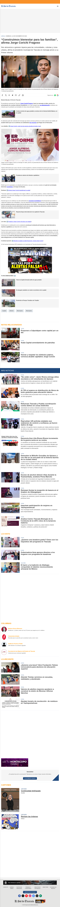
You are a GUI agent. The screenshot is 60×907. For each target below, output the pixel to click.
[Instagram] (30, 895)
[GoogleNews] (33, 895)
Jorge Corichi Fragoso (26, 103)
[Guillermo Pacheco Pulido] (4, 644)
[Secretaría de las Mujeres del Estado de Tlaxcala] (4, 652)
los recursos (33, 122)
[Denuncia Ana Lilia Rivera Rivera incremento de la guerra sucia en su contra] (10, 443)
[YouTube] (26, 895)
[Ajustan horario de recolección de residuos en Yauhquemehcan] (10, 703)
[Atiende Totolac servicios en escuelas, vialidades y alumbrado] (10, 679)
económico (10, 186)
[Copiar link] (19, 95)
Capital (4, 310)
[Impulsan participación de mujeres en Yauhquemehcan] (10, 508)
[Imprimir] (23, 95)
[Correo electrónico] (16, 95)
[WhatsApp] (9, 95)
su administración (45, 105)
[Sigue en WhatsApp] (55, 95)
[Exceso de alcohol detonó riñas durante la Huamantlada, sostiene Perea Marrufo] (10, 479)
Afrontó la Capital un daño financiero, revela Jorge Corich (28, 240)
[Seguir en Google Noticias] (57, 95)
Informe (11, 310)
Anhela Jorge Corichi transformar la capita (19, 190)
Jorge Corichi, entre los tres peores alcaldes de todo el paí (25, 126)
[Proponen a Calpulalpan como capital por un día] (10, 333)
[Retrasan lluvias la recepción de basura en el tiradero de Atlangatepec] (10, 494)
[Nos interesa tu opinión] (30, 883)
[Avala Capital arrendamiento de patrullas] (10, 345)
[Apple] (37, 895)
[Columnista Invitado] (4, 637)
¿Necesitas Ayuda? (30, 892)
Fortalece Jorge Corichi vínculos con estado (19, 221)
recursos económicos (35, 200)
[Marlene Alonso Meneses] (4, 629)
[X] (6, 95)
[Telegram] (12, 95)
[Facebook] (2, 95)
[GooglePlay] (40, 895)
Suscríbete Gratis (30, 778)
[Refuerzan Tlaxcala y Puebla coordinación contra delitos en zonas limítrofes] (10, 409)
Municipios (20, 310)
